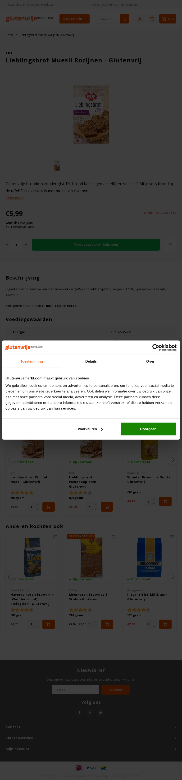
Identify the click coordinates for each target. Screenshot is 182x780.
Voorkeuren (87, 429)
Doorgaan (148, 429)
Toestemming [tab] (31, 361)
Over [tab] (150, 361)
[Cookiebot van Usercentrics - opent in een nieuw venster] (156, 347)
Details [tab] (91, 361)
